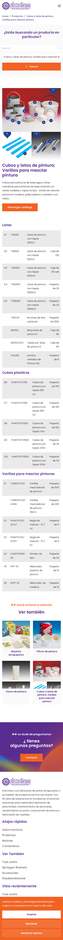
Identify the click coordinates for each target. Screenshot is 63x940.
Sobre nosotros (12, 830)
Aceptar (31, 914)
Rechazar (31, 923)
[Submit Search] (59, 48)
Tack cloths (9, 862)
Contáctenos (10, 846)
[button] (59, 6)
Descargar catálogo (20, 207)
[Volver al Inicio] (16, 6)
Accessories (10, 873)
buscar (33, 66)
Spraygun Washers (14, 867)
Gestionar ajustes (31, 933)
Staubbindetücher (14, 878)
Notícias (7, 840)
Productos (9, 835)
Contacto (31, 757)
